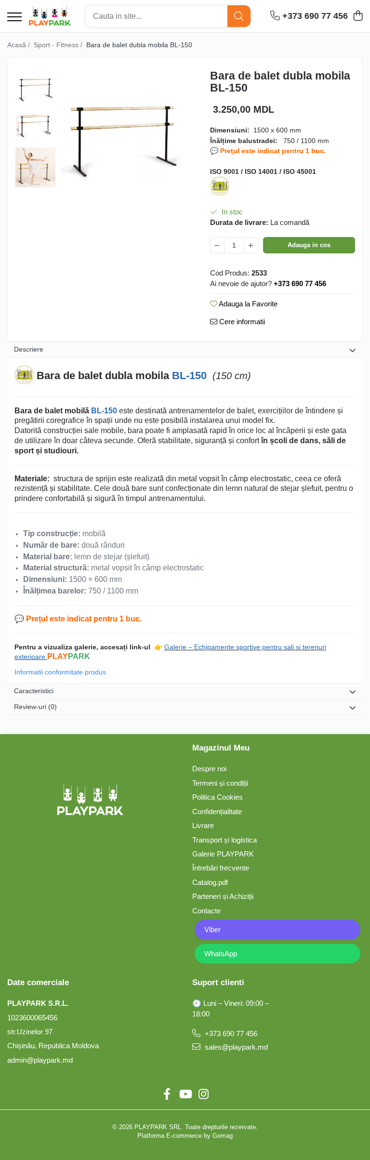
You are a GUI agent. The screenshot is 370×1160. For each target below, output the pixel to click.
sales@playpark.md (235, 1047)
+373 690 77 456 (230, 1033)
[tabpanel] (123, 127)
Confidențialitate (217, 811)
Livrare (203, 825)
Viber (212, 929)
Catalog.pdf (210, 882)
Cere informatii (241, 321)
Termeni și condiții (220, 783)
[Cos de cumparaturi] (358, 16)
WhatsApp (220, 953)
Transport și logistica (224, 840)
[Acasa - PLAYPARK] (50, 16)
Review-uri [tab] (35, 707)
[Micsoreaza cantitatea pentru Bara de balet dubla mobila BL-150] (217, 245)
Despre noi (209, 769)
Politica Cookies (217, 797)
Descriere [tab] (28, 349)
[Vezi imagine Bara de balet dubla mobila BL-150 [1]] (35, 126)
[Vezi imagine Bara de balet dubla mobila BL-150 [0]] (35, 85)
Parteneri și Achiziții (222, 896)
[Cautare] (239, 16)
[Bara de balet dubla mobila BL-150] (123, 127)
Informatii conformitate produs (60, 672)
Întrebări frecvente (220, 868)
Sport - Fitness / (59, 45)
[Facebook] (167, 1094)
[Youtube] (185, 1094)
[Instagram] (203, 1094)
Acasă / (19, 45)
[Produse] (14, 17)
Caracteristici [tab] (33, 691)
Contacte (206, 911)
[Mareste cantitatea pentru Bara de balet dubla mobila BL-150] (251, 245)
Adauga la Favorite (247, 304)
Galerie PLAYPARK (223, 854)
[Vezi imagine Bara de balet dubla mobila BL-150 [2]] (35, 167)
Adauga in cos (309, 245)
